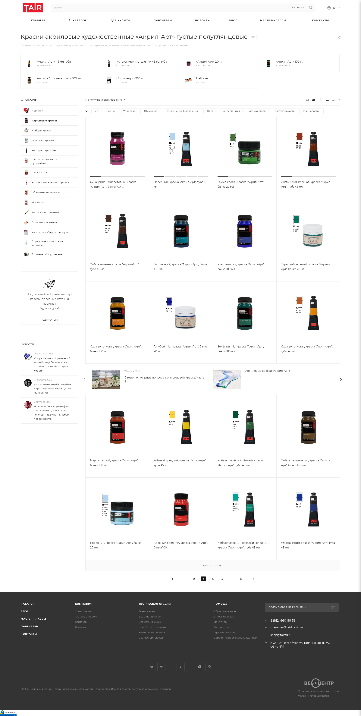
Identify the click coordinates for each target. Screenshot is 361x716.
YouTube (171, 667)
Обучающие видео (225, 611)
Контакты (29, 633)
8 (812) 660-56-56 (283, 620)
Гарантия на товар (225, 632)
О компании (83, 611)
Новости (27, 344)
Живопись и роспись (152, 632)
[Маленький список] (307, 100)
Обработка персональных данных (235, 637)
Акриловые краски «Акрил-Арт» (267, 370)
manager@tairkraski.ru (286, 627)
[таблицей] (339, 100)
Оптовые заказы (223, 616)
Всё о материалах (150, 616)
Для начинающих (150, 621)
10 (241, 579)
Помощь (220, 603)
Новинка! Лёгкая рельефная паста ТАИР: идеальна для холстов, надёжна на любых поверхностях (52, 412)
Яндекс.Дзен (200, 667)
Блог (25, 611)
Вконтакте (152, 667)
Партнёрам (30, 626)
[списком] (333, 100)
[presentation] (84, 379)
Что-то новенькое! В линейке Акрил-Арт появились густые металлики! (52, 388)
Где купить (220, 621)
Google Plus (190, 667)
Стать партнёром (86, 616)
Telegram (161, 667)
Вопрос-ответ (222, 627)
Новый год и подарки (152, 627)
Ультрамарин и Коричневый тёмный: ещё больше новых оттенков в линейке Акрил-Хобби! (52, 364)
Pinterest (209, 667)
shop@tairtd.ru (280, 635)
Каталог (27, 603)
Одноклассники (181, 667)
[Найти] (310, 7)
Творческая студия (155, 603)
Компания (84, 603)
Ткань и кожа (147, 611)
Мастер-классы (33, 618)
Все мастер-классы (151, 637)
